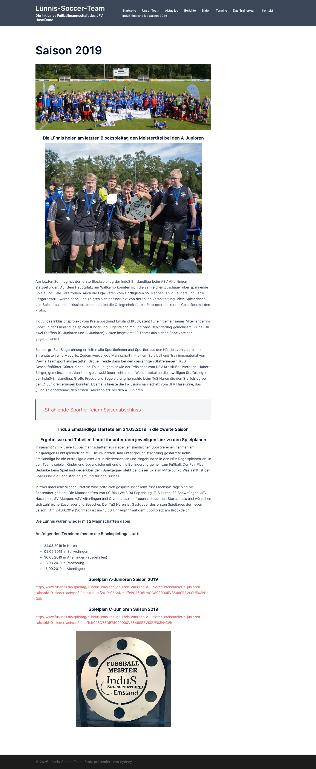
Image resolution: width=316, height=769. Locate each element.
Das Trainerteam (244, 10)
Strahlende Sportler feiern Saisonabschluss (93, 410)
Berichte (190, 10)
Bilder (206, 10)
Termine (221, 10)
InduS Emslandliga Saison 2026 (144, 15)
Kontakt (267, 10)
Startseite (129, 10)
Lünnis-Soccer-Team (70, 8)
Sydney (126, 762)
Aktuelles (171, 10)
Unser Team (150, 10)
